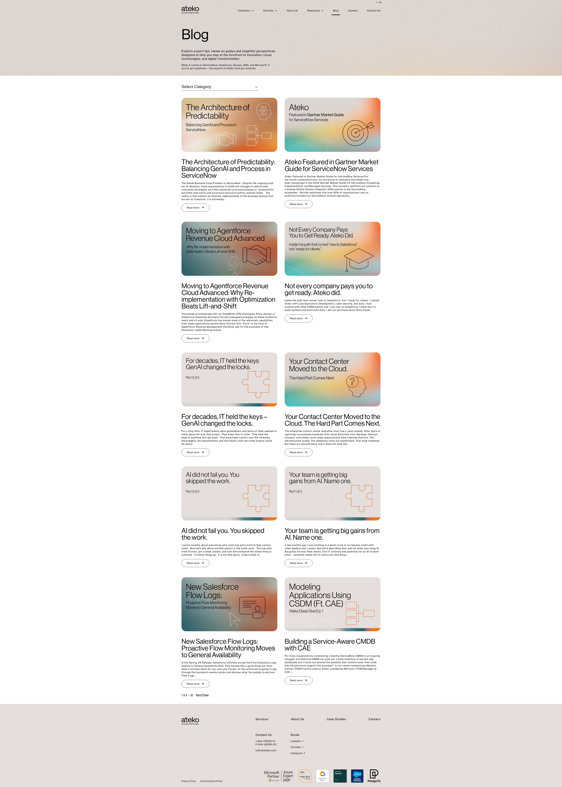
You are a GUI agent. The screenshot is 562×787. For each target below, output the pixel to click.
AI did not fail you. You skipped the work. (222, 534)
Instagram (297, 753)
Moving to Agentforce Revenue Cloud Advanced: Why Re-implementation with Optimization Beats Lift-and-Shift (228, 296)
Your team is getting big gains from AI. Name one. (332, 534)
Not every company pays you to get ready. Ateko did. (329, 289)
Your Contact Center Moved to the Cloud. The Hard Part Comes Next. (333, 420)
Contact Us (264, 735)
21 (192, 695)
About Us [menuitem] (292, 10)
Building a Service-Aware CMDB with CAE (330, 644)
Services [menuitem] (268, 10)
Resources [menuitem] (314, 10)
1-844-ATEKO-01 (265, 741)
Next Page (202, 695)
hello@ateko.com (266, 750)
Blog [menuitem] (336, 10)
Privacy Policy (188, 781)
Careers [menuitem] (353, 10)
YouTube (296, 747)
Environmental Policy (211, 781)
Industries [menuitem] (244, 10)
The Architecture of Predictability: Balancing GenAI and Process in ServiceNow (228, 169)
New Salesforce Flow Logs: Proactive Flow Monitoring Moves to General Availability (228, 648)
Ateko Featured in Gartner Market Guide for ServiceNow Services (332, 165)
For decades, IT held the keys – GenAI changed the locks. (224, 420)
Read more (193, 207)
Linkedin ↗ (297, 741)
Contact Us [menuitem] (374, 10)
